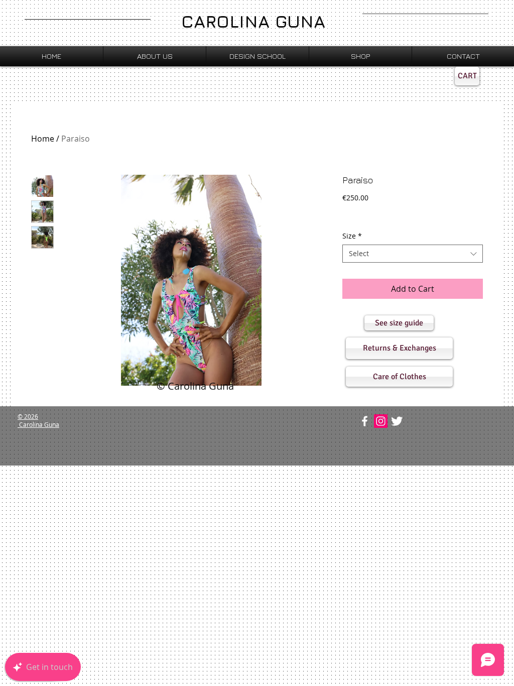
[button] (399, 322)
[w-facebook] (364, 421)
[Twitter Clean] (397, 421)
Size (352, 236)
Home (42, 138)
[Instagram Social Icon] (381, 421)
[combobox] (412, 254)
